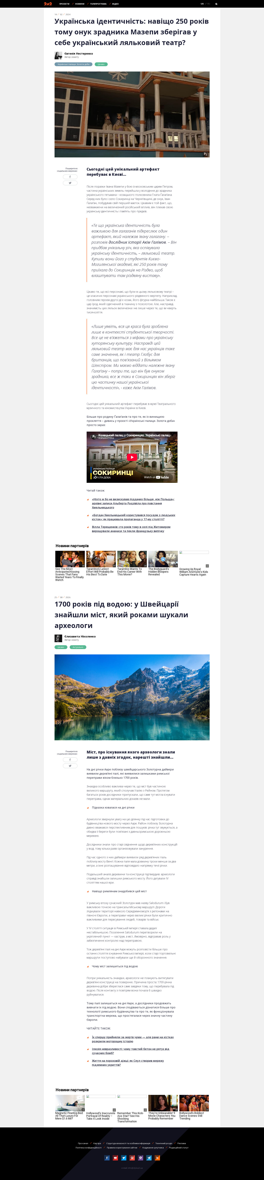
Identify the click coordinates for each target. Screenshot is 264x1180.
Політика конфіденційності (89, 1147)
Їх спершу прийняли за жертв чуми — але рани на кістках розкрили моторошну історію (133, 1039)
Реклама (182, 1143)
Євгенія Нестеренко (78, 53)
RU (208, 4)
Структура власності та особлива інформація (128, 1143)
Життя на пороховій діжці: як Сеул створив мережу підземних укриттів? (128, 1063)
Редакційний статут (179, 1147)
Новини (79, 4)
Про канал (83, 1143)
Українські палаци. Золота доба (74, 64)
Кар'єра (97, 1143)
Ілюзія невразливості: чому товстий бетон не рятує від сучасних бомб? (130, 1051)
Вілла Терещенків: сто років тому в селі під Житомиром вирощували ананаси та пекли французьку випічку (131, 529)
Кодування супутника (153, 1147)
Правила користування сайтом (122, 1147)
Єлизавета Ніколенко (80, 636)
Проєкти (64, 4)
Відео (115, 4)
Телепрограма (98, 4)
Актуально (78, 647)
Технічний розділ (164, 1143)
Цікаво (101, 64)
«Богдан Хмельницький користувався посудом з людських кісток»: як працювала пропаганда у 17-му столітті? (133, 517)
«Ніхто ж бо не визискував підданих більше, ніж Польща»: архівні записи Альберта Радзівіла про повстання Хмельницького (133, 503)
